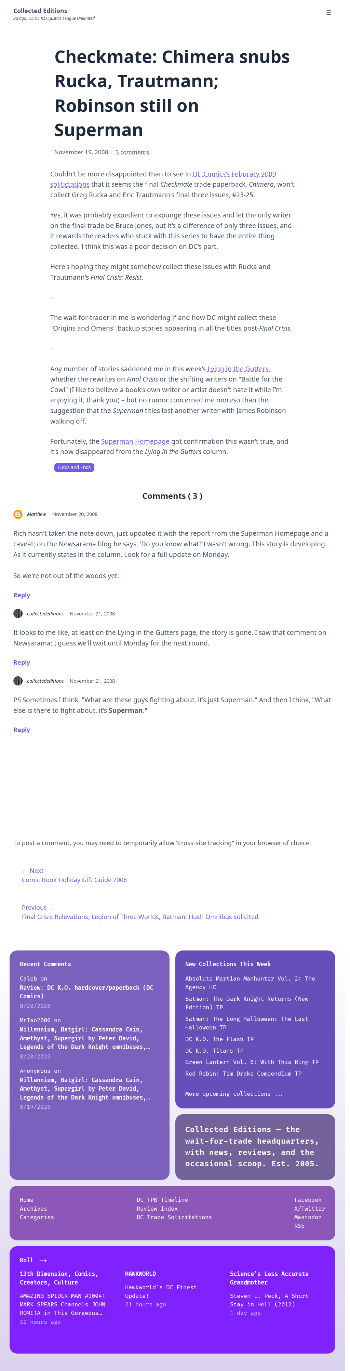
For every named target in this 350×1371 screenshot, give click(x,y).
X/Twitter (309, 1208)
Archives (33, 1208)
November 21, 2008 (92, 613)
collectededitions (45, 613)
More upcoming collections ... (234, 1093)
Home (26, 1199)
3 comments (132, 152)
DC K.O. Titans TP (214, 1050)
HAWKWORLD (140, 1274)
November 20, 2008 (74, 513)
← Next (33, 870)
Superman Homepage (135, 441)
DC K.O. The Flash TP (219, 1039)
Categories (37, 1217)
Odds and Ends (74, 467)
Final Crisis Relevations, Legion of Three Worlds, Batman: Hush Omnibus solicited (140, 917)
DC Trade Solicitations (174, 1217)
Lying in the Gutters (238, 368)
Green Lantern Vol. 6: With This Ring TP (252, 1062)
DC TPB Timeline (162, 1199)
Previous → (38, 907)
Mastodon (308, 1217)
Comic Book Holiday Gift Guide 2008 (74, 880)
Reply (21, 595)
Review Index (157, 1208)
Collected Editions (40, 10)
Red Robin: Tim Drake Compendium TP (243, 1073)
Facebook (308, 1199)
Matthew (36, 513)
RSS (299, 1225)
